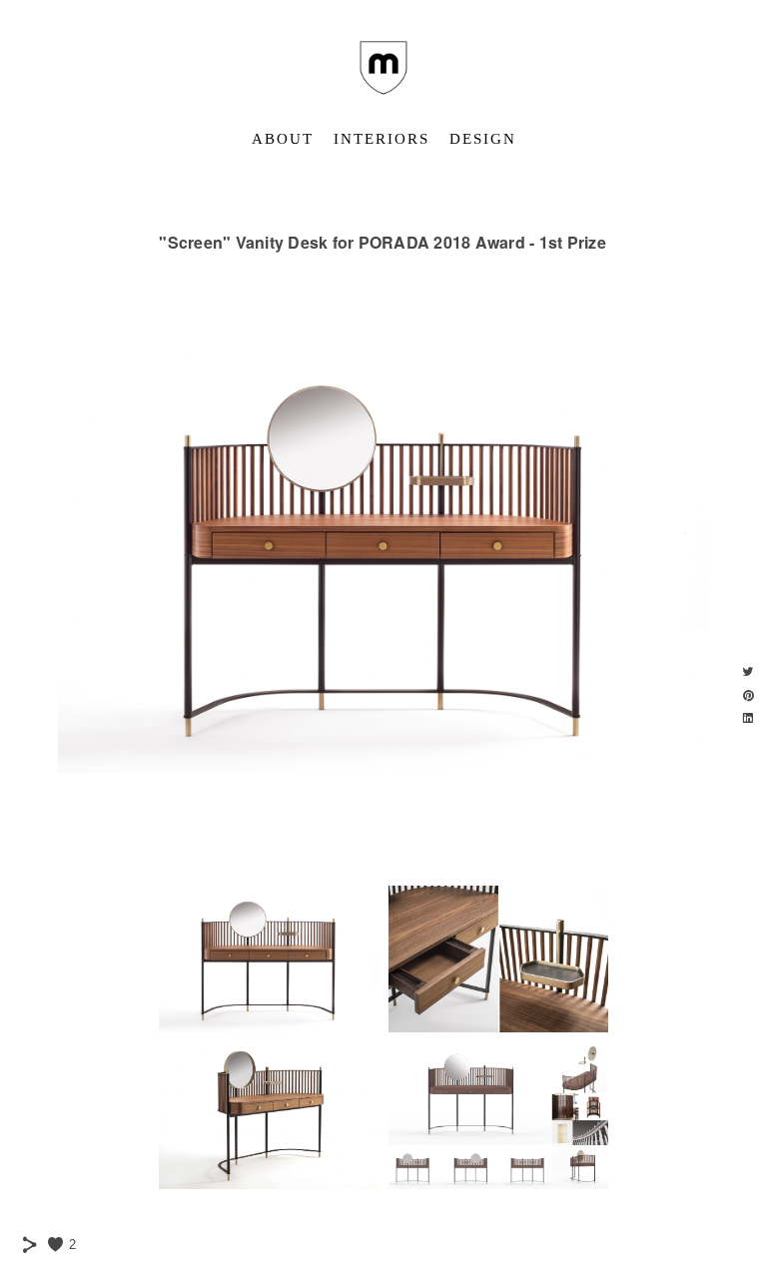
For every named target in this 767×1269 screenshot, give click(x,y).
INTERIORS (381, 139)
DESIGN (482, 139)
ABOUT (283, 139)
